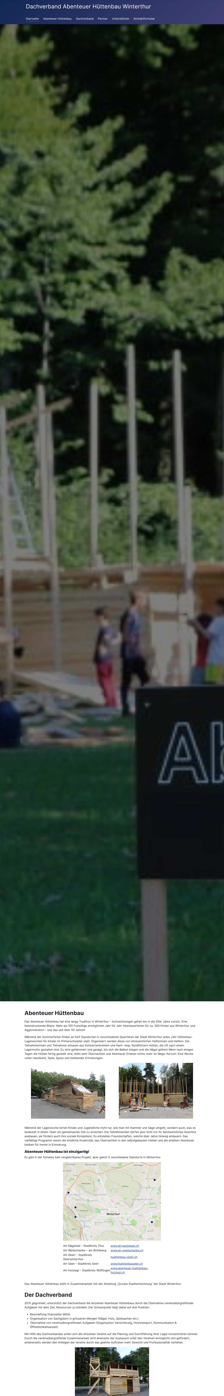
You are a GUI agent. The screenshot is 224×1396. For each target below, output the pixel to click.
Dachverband (85, 18)
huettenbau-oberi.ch (124, 1257)
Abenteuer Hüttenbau (57, 18)
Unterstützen (120, 18)
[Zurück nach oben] (215, 1388)
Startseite (32, 18)
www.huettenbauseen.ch (127, 1263)
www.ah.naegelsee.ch (125, 1245)
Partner (103, 18)
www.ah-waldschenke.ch (127, 1250)
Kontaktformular (144, 18)
